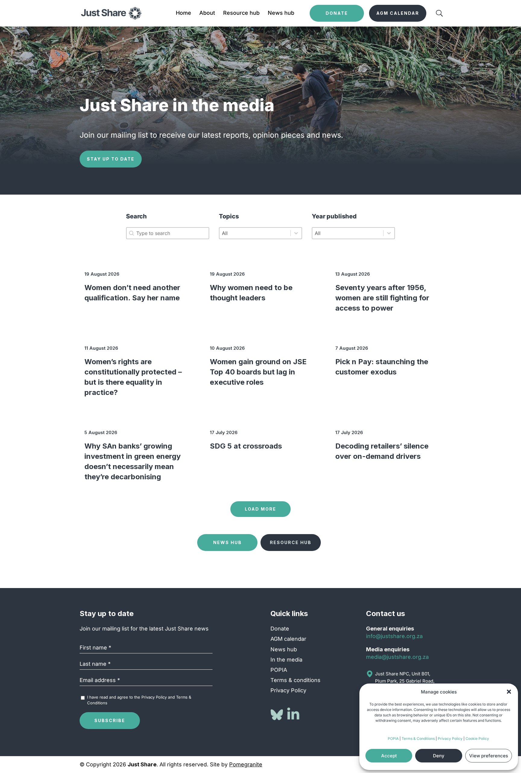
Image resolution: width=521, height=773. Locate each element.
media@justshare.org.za (397, 657)
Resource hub (241, 13)
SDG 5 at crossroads (246, 446)
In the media (286, 659)
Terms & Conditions (418, 738)
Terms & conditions (295, 680)
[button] (509, 692)
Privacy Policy (450, 738)
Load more (260, 509)
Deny (438, 756)
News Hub (227, 542)
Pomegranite (245, 764)
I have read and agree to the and (139, 700)
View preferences (488, 756)
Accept (389, 756)
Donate (279, 628)
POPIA (393, 738)
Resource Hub (290, 542)
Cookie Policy (477, 738)
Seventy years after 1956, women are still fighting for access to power (382, 297)
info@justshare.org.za (394, 636)
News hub (281, 13)
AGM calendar (288, 639)
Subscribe (109, 720)
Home (183, 13)
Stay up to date (110, 158)
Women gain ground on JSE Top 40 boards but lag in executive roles (258, 371)
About (207, 13)
